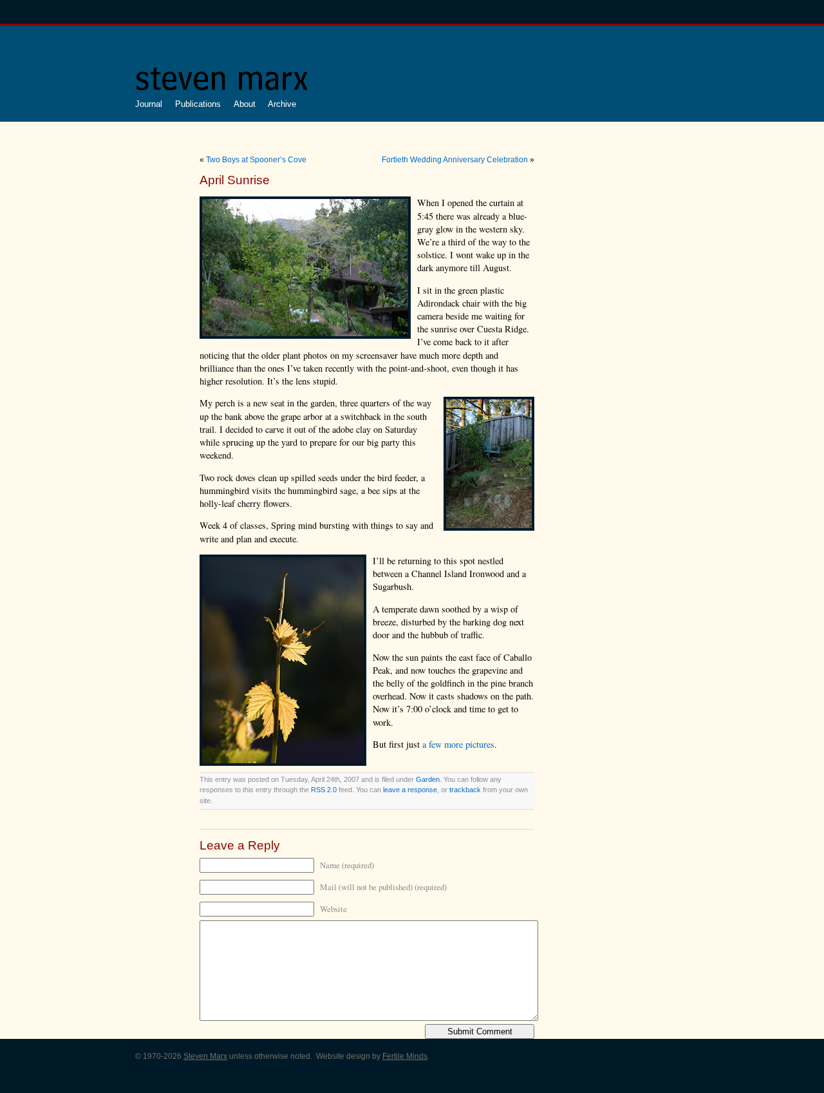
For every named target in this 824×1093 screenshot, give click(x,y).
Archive (282, 104)
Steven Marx (205, 1056)
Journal (148, 104)
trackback (465, 790)
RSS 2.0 (324, 790)
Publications (198, 104)
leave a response (410, 790)
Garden (428, 779)
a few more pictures (458, 744)
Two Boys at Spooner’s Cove (256, 159)
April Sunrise (235, 180)
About (245, 104)
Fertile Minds (404, 1056)
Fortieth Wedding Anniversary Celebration (455, 159)
